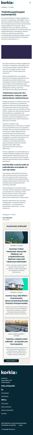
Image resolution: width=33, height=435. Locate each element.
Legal (21, 425)
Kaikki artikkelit (10, 360)
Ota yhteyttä (5, 393)
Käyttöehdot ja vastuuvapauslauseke (14, 423)
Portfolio (4, 413)
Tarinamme (4, 403)
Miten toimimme (6, 407)
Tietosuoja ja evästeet (8, 425)
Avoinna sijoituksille (7, 410)
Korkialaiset (4, 396)
